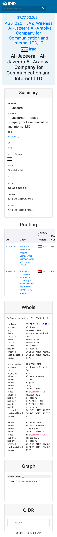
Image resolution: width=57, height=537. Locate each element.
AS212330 (11, 271)
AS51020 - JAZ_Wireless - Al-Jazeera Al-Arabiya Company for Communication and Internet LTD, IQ (28, 33)
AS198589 (11, 246)
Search (42, 8)
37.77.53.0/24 (28, 17)
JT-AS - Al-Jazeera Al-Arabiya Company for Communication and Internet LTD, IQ (27, 255)
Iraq (32, 49)
